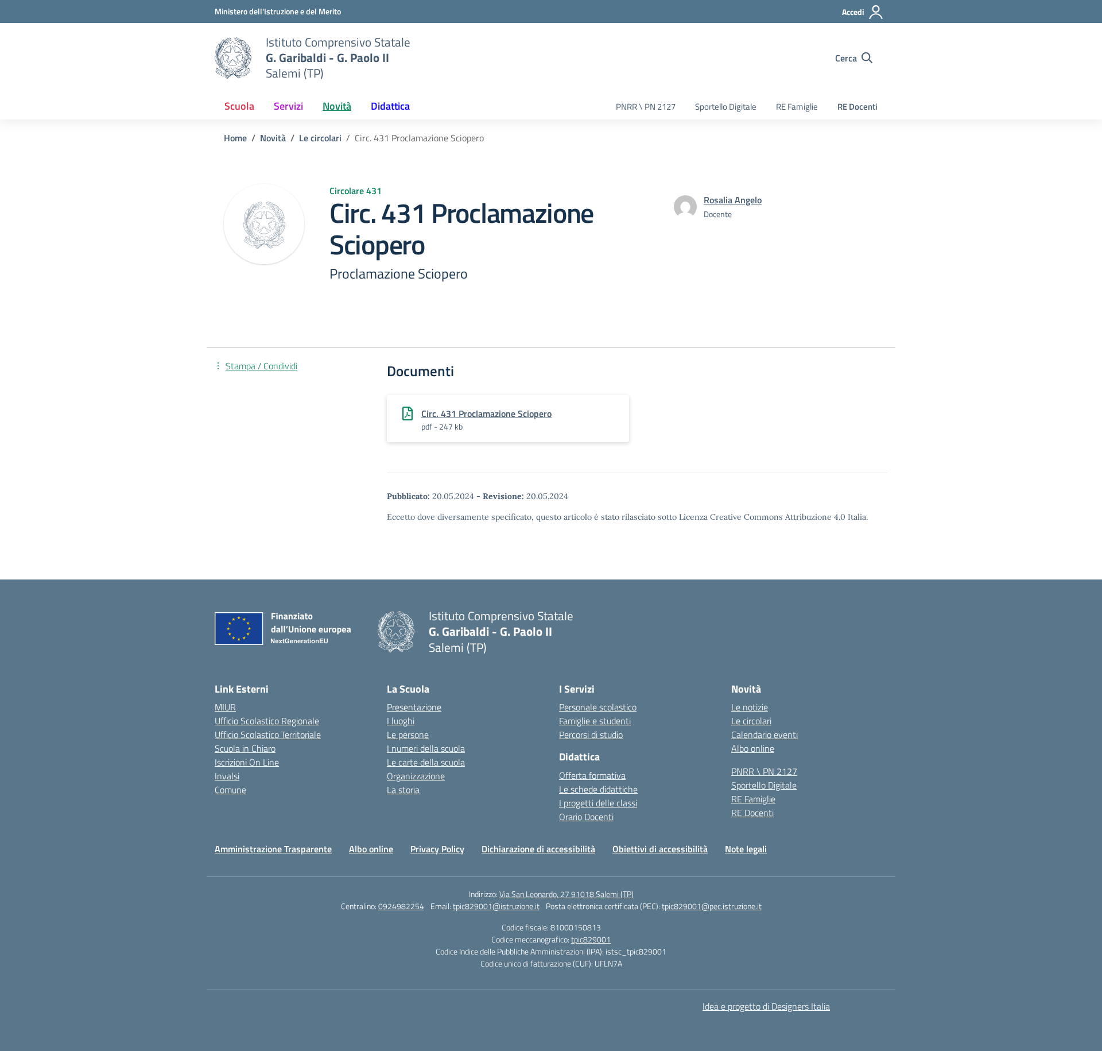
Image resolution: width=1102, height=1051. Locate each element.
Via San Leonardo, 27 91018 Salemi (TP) (566, 894)
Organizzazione (416, 776)
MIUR (225, 707)
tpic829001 (591, 939)
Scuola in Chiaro (245, 748)
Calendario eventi (764, 734)
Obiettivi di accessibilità (660, 849)
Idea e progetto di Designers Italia (766, 1006)
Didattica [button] (390, 106)
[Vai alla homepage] (233, 58)
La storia (403, 790)
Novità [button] (337, 106)
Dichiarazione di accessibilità (538, 849)
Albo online (752, 748)
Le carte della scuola (426, 762)
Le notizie (749, 707)
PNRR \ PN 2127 (646, 106)
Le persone (408, 734)
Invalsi (227, 776)
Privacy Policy (437, 849)
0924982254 (401, 906)
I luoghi (400, 721)
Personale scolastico (598, 707)
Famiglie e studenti (595, 721)
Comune (230, 790)
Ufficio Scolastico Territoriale (268, 734)
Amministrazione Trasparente (273, 849)
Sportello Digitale (725, 106)
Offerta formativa (592, 775)
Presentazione (414, 707)
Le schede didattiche (598, 789)
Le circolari (751, 721)
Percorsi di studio (591, 734)
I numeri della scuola (426, 748)
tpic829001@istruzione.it (496, 906)
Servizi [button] (288, 106)
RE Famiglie (797, 106)
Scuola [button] (239, 106)
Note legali (746, 849)
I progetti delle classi (598, 803)
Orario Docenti (586, 817)
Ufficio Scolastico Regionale (267, 721)
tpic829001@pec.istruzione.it (712, 906)
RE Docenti (857, 106)
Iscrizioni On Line (247, 762)
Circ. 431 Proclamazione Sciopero (486, 413)
